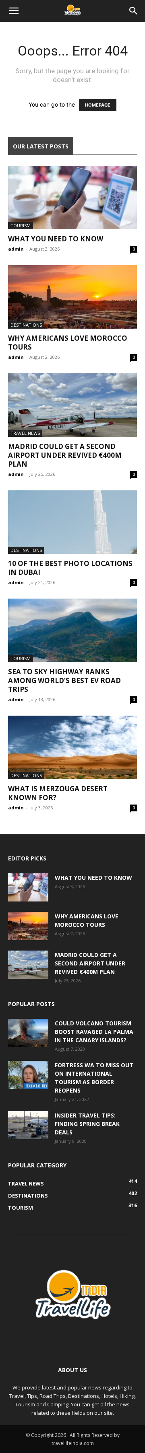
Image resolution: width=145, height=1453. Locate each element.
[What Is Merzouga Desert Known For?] (72, 747)
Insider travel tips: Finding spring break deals (87, 1123)
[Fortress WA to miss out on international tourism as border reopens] (28, 1075)
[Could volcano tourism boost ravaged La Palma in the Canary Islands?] (28, 1033)
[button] (14, 11)
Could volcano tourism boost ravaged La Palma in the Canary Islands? (94, 1031)
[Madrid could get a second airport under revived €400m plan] (72, 405)
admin (16, 249)
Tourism (20, 225)
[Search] (133, 11)
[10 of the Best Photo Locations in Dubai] (72, 522)
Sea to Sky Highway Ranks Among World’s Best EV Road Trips (64, 680)
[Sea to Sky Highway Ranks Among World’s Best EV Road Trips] (72, 630)
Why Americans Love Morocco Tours (67, 342)
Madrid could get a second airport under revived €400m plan (65, 455)
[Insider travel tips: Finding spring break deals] (28, 1125)
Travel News (25, 433)
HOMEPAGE (97, 105)
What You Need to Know (55, 238)
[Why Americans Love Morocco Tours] (72, 297)
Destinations (26, 325)
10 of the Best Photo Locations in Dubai (70, 568)
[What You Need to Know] (72, 197)
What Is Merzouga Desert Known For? (58, 793)
